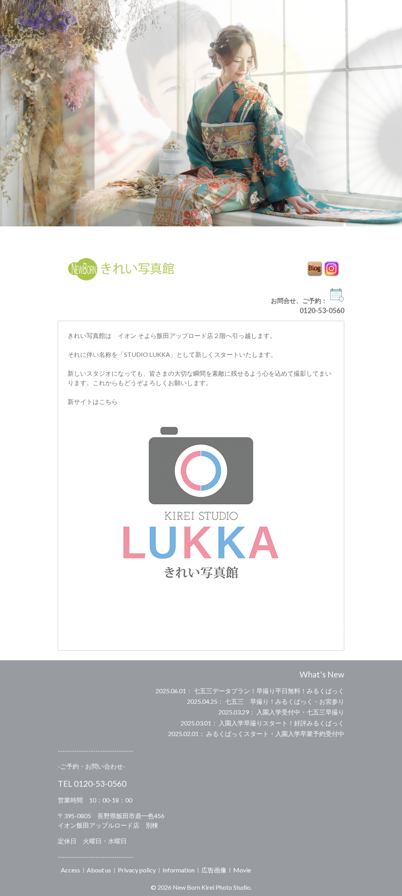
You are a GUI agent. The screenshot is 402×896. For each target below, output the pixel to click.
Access (70, 870)
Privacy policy (137, 870)
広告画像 (214, 870)
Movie (242, 870)
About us (99, 870)
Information (179, 870)
